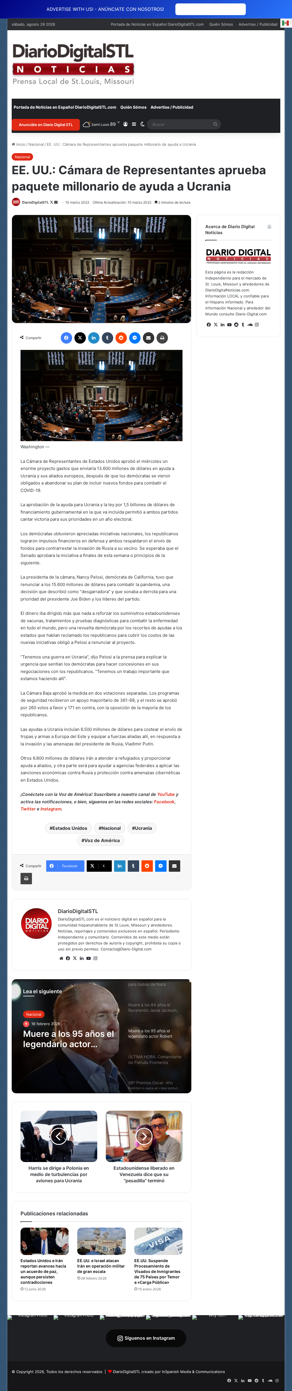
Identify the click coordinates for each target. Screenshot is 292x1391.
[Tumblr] (107, 338)
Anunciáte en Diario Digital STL (46, 124)
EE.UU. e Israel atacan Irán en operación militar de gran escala (101, 1266)
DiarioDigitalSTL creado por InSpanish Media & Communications (169, 1371)
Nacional (36, 144)
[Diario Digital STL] (74, 64)
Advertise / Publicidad (258, 24)
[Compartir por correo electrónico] (148, 338)
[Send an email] (56, 202)
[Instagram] (95, 958)
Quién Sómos (221, 24)
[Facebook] (66, 338)
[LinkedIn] (94, 338)
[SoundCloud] (249, 324)
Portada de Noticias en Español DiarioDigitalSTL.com (157, 24)
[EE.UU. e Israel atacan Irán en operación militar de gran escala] (101, 1241)
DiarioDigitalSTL (35, 202)
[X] (80, 338)
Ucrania (143, 828)
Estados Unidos (69, 828)
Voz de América (102, 840)
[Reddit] (121, 338)
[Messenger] (135, 338)
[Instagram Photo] (30, 1338)
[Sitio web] (61, 958)
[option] (102, 1036)
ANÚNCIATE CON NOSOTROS (210, 9)
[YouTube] (88, 958)
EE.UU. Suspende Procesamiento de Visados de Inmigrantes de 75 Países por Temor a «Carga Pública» (157, 1271)
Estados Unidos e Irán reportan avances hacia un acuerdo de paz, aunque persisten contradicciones (43, 1271)
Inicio (20, 144)
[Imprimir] (162, 338)
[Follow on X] (52, 202)
